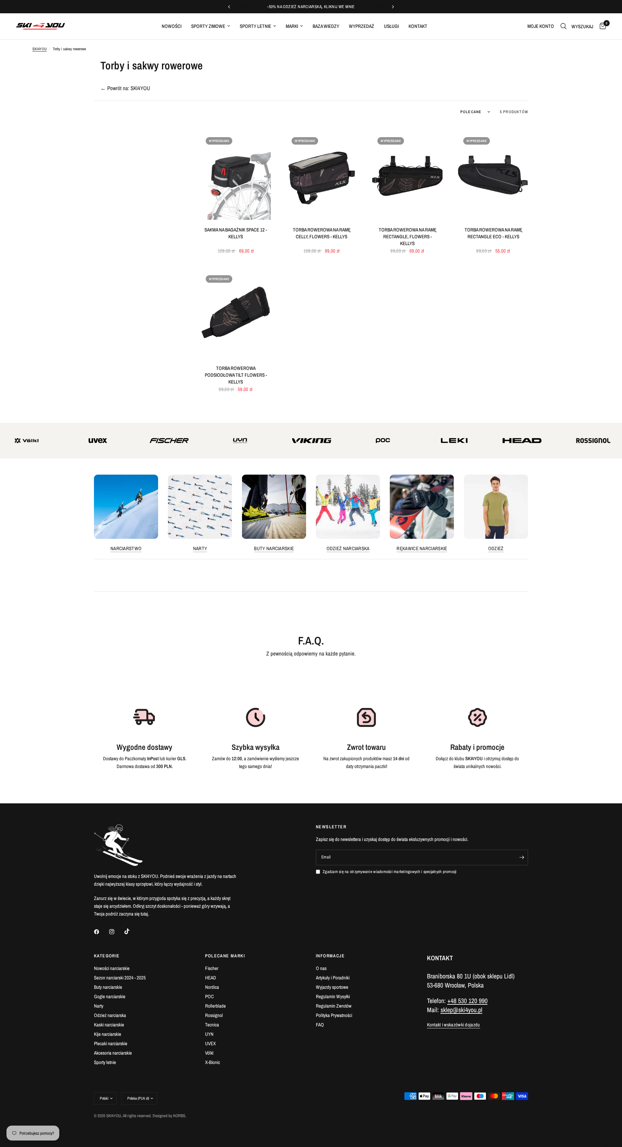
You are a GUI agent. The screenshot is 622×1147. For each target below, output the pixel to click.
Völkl (209, 1052)
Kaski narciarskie (109, 1024)
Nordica (212, 987)
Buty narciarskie (274, 548)
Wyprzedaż (361, 26)
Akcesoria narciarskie (113, 1052)
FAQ (320, 1024)
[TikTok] (131, 931)
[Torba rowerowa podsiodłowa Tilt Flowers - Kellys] (236, 314)
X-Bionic (212, 1062)
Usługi (391, 26)
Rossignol (214, 1015)
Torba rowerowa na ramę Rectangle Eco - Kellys (493, 233)
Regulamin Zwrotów (333, 1005)
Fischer (211, 968)
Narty (200, 548)
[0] (601, 26)
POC (209, 996)
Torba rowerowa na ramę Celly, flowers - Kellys (322, 233)
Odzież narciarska (348, 548)
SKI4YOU (39, 49)
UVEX (210, 1043)
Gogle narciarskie (109, 996)
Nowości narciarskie (112, 968)
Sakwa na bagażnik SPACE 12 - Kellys (235, 233)
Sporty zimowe (208, 26)
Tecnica (212, 1024)
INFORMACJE (330, 955)
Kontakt (418, 26)
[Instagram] (116, 932)
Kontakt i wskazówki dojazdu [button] (453, 1024)
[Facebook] (101, 932)
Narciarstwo (126, 548)
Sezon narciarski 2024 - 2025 (120, 977)
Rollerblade (215, 1005)
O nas (321, 968)
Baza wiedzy (326, 26)
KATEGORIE (107, 955)
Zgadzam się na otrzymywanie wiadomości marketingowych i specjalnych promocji (390, 871)
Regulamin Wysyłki (333, 996)
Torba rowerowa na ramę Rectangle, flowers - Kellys (407, 236)
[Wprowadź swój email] (521, 857)
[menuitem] (171, 26)
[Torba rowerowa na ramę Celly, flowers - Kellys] (321, 176)
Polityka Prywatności (334, 1015)
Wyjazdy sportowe (332, 987)
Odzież (496, 548)
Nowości (171, 26)
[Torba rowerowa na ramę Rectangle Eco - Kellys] (493, 176)
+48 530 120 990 (467, 1000)
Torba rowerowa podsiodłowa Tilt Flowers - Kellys (236, 375)
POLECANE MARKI (225, 955)
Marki (292, 26)
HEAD (210, 977)
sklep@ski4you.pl (461, 1009)
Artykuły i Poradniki (333, 977)
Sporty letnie (255, 26)
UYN (209, 1034)
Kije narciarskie (107, 1034)
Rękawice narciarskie (422, 548)
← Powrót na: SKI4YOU (125, 88)
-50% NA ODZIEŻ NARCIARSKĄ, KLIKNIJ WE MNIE (310, 6)
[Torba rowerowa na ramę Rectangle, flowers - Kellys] (407, 176)
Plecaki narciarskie (110, 1043)
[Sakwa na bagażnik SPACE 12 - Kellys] (236, 176)
